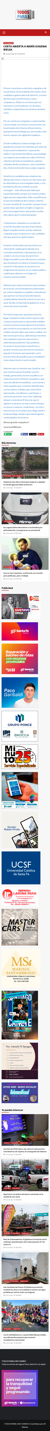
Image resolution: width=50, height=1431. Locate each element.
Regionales (24, 1143)
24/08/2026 (18, 1154)
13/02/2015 (21, 54)
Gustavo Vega (9, 54)
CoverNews (35, 1424)
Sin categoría (8, 43)
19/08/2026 (18, 533)
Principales (7, 476)
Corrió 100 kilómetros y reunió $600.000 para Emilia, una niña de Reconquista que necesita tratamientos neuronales (24, 1337)
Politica (6, 1143)
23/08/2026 (18, 488)
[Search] (45, 32)
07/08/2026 (18, 579)
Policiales (7, 1188)
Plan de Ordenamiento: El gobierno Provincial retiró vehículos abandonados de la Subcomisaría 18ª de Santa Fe (25, 1242)
